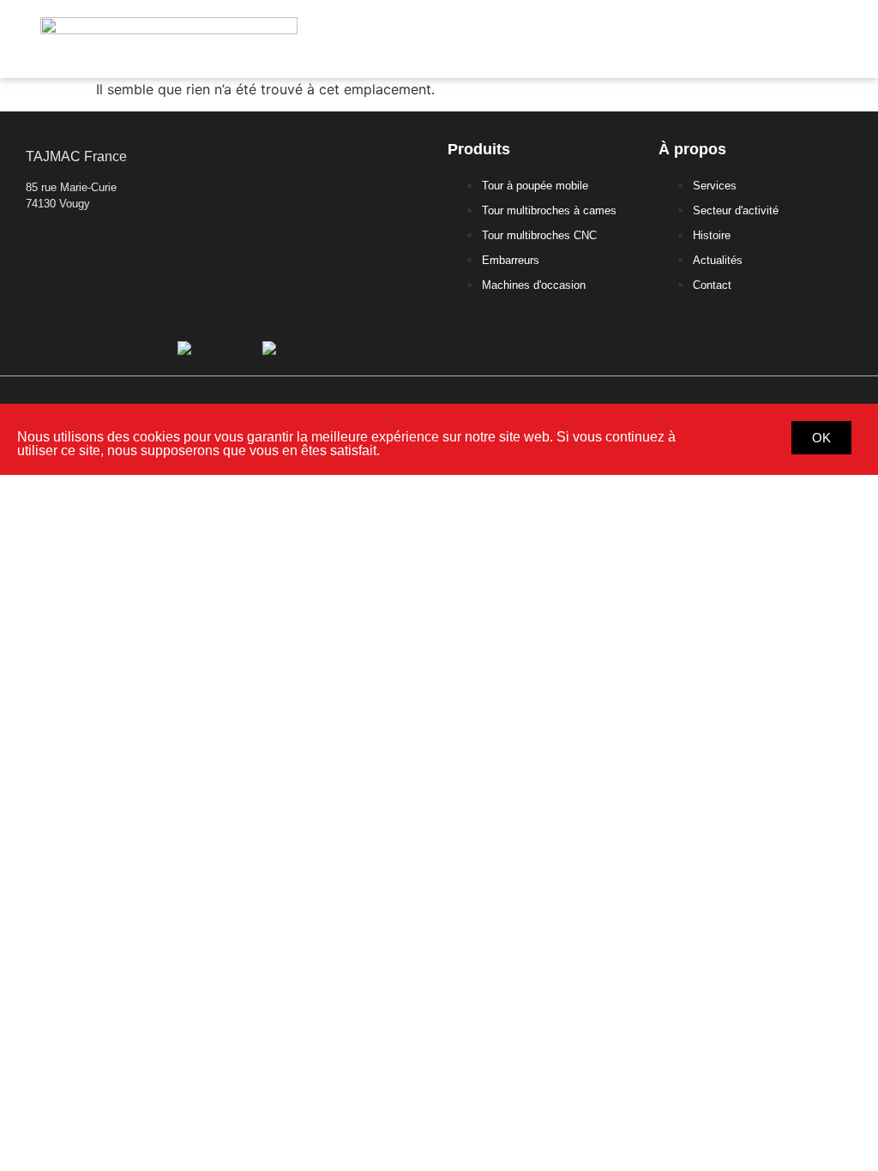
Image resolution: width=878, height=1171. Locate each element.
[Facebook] (57, 251)
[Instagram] (79, 251)
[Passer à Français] (211, 347)
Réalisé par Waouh (807, 390)
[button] (831, 39)
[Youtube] (102, 251)
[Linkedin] (35, 251)
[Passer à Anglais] (293, 347)
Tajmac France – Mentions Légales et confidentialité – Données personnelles (205, 390)
